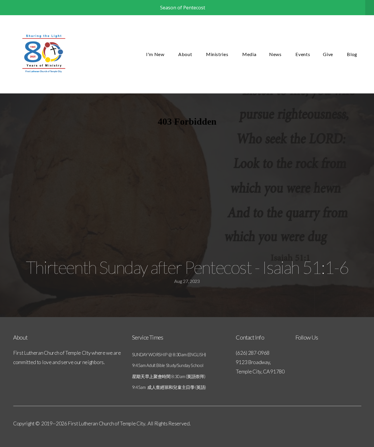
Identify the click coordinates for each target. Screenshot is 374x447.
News (276, 54)
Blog (352, 54)
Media (249, 54)
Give (328, 54)
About (185, 54)
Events (302, 54)
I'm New (155, 54)
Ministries (217, 54)
